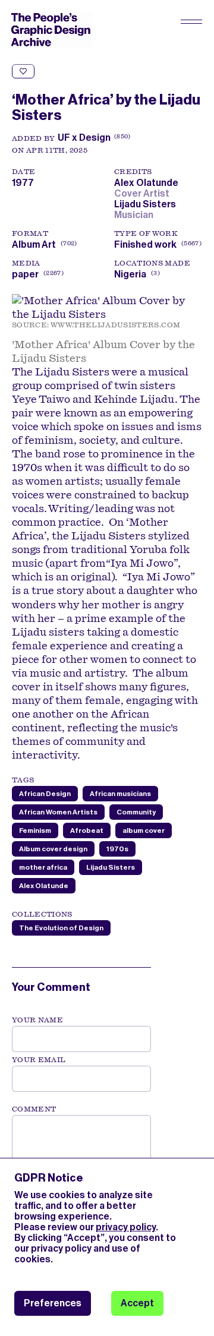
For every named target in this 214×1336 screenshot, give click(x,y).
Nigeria (130, 274)
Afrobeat (86, 830)
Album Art (34, 244)
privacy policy (126, 1227)
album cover (143, 830)
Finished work (145, 244)
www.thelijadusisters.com (115, 325)
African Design (45, 793)
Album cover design (53, 849)
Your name (37, 1020)
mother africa (43, 867)
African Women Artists (58, 812)
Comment (34, 1109)
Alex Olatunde (148, 182)
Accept (137, 1303)
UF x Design (84, 137)
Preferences (52, 1303)
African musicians (120, 793)
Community (136, 812)
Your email (39, 1059)
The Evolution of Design (61, 928)
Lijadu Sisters (147, 204)
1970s (117, 849)
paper (25, 274)
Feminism (35, 830)
